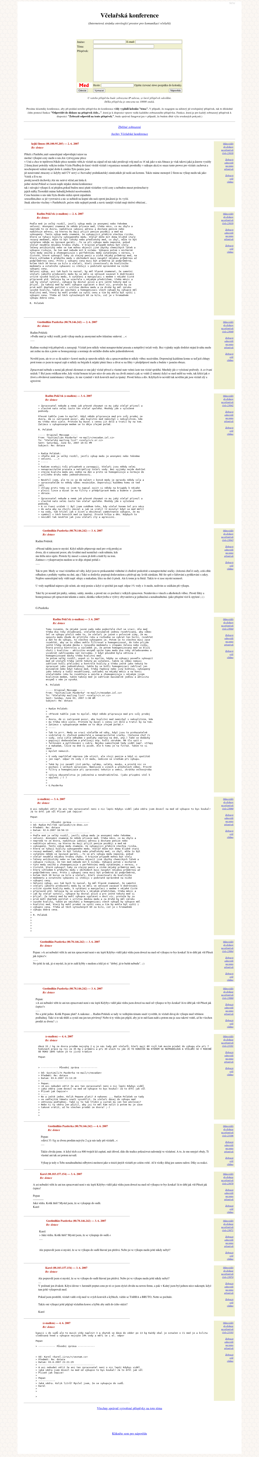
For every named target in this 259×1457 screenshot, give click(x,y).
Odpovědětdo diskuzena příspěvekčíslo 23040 (227, 326)
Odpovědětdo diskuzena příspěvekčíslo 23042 (227, 400)
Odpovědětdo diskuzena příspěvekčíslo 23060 (227, 803)
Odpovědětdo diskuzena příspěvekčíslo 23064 (227, 946)
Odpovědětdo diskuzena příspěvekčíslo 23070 (227, 1178)
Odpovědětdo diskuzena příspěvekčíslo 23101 (227, 1041)
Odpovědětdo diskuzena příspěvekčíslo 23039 (227, 218)
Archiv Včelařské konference (129, 134)
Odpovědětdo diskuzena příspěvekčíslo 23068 (227, 993)
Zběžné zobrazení (129, 127)
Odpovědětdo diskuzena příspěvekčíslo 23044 (227, 624)
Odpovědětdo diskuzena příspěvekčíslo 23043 (227, 535)
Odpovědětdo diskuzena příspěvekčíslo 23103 (227, 1327)
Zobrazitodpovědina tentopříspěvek (228, 164)
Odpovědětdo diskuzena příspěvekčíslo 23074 (227, 1272)
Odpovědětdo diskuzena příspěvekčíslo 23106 (227, 1130)
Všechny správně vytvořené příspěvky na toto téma (129, 1408)
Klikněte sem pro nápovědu (129, 1433)
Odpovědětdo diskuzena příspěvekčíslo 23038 (227, 148)
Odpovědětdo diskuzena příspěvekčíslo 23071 (227, 1225)
